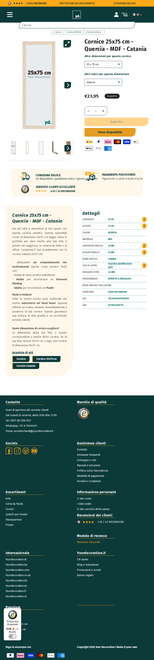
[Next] (67, 85)
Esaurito (116, 121)
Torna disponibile (110, 132)
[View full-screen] (67, 43)
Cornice (21, 359)
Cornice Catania (26, 366)
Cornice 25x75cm (46, 359)
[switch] (12, 636)
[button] (10, 15)
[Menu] (19, 610)
